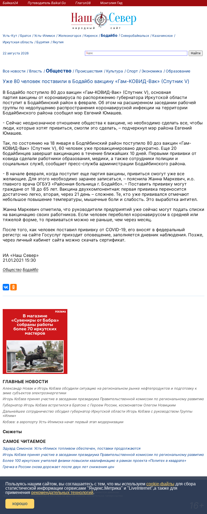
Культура (114, 71)
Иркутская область (18, 42)
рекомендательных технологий (62, 492)
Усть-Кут (10, 36)
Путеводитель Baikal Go (47, 3)
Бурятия (42, 42)
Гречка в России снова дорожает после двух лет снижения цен (58, 467)
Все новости (14, 71)
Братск (25, 36)
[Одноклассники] (13, 287)
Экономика (152, 71)
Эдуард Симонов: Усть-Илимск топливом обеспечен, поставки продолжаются (71, 448)
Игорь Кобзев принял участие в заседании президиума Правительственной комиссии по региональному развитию (103, 399)
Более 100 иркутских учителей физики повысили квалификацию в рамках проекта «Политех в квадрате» (94, 460)
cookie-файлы (160, 484)
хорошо (19, 503)
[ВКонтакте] (6, 287)
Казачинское (162, 36)
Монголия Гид (111, 3)
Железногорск (69, 36)
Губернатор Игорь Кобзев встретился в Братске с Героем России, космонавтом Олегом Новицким (89, 405)
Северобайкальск (135, 36)
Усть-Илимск (44, 36)
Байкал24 (10, 3)
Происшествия (88, 71)
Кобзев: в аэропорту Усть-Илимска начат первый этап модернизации (63, 422)
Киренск (91, 36)
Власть (35, 71)
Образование (178, 71)
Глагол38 (83, 3)
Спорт (132, 71)
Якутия (58, 42)
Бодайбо (109, 35)
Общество (58, 71)
